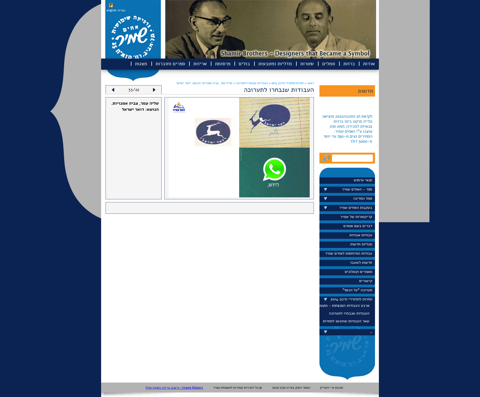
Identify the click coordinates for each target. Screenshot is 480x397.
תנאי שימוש (363, 180)
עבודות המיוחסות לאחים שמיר (348, 253)
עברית (121, 10)
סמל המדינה (362, 198)
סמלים (328, 63)
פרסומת (222, 63)
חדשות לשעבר (361, 262)
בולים (244, 63)
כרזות (349, 63)
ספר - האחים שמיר (357, 189)
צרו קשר (366, 74)
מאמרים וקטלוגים (358, 271)
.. (371, 331)
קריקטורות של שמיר (356, 216)
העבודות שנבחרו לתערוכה (349, 313)
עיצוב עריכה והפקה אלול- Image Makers (174, 387)
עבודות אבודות (360, 235)
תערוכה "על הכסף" (357, 290)
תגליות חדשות (361, 244)
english (111, 10)
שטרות (307, 63)
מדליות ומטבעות (275, 63)
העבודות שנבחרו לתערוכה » (250, 83)
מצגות (141, 63)
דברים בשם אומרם (357, 225)
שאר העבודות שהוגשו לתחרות (346, 321)
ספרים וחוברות (170, 63)
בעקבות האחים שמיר (355, 207)
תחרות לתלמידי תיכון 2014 (351, 299)
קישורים (365, 280)
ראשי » (309, 83)
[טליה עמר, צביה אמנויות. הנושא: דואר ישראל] (239, 196)
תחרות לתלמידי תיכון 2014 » (286, 83)
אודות (369, 63)
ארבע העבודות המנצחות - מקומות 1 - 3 (345, 305)
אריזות (200, 63)
